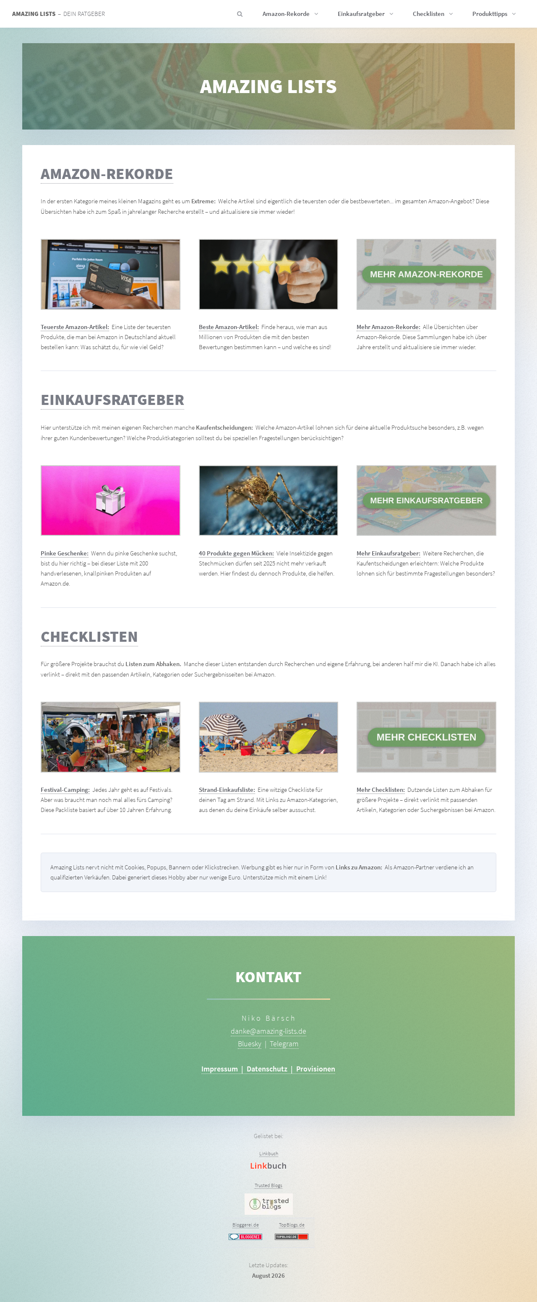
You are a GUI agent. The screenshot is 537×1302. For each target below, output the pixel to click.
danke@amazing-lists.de (268, 1031)
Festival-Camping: (65, 790)
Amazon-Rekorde (286, 14)
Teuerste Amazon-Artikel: (75, 327)
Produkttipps (489, 14)
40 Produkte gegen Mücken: (236, 553)
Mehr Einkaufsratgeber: (388, 553)
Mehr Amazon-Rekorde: (388, 327)
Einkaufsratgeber (361, 14)
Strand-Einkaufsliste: (227, 790)
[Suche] (238, 14)
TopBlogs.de (292, 1225)
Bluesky (249, 1043)
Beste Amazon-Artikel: (229, 327)
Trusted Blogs (268, 1185)
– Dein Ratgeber (58, 14)
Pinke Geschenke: (65, 553)
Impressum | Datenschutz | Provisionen (268, 1069)
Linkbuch (268, 1153)
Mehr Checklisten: (381, 790)
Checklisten (428, 14)
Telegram (284, 1043)
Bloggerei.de (245, 1225)
